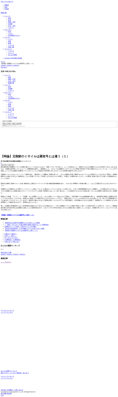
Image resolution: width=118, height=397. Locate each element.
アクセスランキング (7, 310)
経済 (9, 20)
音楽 (9, 41)
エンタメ (7, 37)
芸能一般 (11, 47)
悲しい (8, 373)
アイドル (11, 45)
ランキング (8, 49)
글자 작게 (4, 165)
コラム (10, 33)
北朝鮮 (10, 24)
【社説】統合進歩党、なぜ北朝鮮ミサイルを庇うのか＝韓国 (24, 228)
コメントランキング (7, 376)
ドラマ (10, 39)
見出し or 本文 (7, 123)
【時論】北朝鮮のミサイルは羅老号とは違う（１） (21, 230)
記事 (6, 252)
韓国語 (6, 5)
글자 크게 (11, 165)
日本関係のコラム (14, 35)
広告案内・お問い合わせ (15, 390)
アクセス (11, 51)
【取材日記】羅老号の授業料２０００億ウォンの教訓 (22, 223)
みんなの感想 (12, 55)
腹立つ (3, 373)
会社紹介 (4, 390)
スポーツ (11, 28)
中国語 (6, 9)
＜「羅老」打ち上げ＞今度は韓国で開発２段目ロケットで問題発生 (26, 224)
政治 (9, 18)
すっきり (13, 373)
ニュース (7, 16)
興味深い (19, 373)
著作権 (9, 393)
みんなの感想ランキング (9, 371)
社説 (9, 31)
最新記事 (4, 13)
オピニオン (8, 29)
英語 (5, 7)
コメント (11, 53)
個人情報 (4, 393)
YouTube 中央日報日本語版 (13, 58)
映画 (9, 43)
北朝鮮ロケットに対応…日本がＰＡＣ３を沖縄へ (20, 226)
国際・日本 (11, 22)
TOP (2, 395)
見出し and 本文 (17, 123)
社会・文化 (11, 26)
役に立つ (26, 373)
